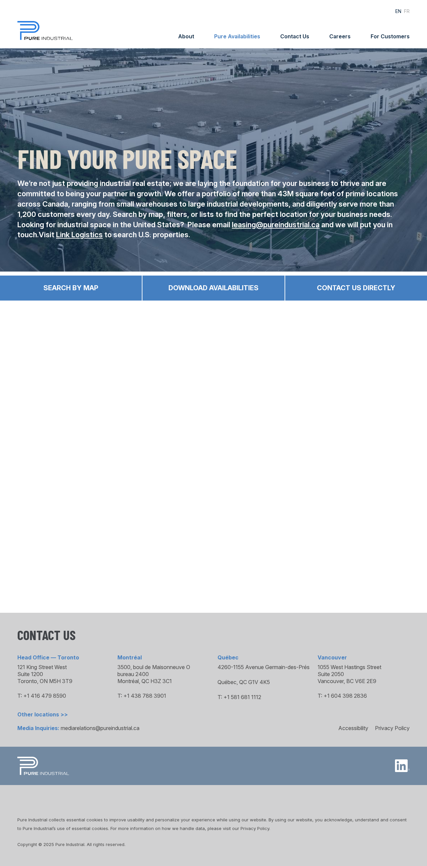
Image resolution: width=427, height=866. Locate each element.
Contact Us (294, 36)
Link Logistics (79, 234)
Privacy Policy (392, 728)
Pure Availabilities (237, 36)
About (186, 36)
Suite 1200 (30, 674)
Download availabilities (213, 288)
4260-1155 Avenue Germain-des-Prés (264, 667)
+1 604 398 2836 (345, 695)
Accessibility (353, 728)
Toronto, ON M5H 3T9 (44, 681)
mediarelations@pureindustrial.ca (100, 728)
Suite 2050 (331, 674)
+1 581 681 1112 (242, 697)
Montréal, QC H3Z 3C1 (144, 681)
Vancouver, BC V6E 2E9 (347, 681)
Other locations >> (42, 714)
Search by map (70, 288)
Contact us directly (356, 288)
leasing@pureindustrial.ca (276, 224)
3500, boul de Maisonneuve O (153, 667)
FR (407, 11)
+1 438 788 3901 (144, 695)
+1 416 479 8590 (44, 695)
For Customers (390, 36)
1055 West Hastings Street (349, 667)
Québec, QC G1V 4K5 (244, 682)
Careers (340, 36)
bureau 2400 (133, 674)
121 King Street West (42, 667)
